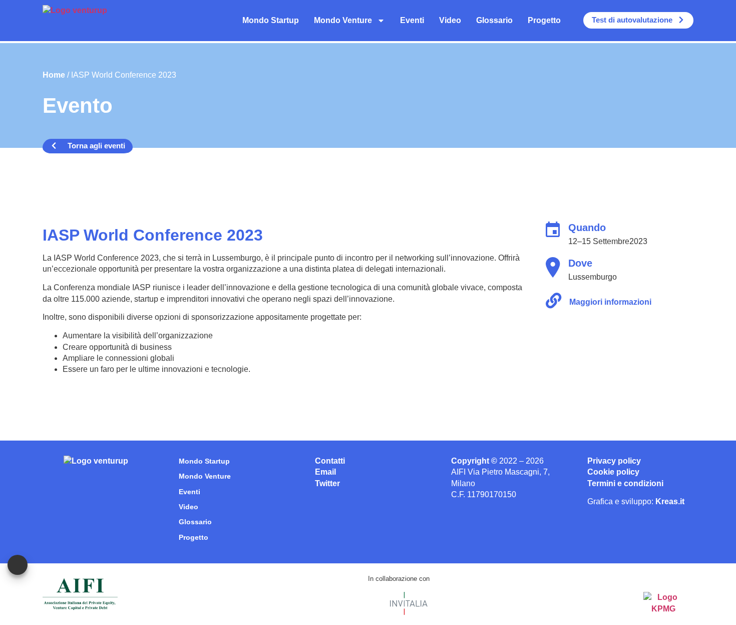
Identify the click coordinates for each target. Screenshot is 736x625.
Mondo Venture (343, 20)
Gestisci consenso (18, 565)
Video (450, 20)
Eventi (412, 20)
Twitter (327, 483)
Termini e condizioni (625, 483)
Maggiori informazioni (610, 302)
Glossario (494, 20)
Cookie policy (613, 472)
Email (325, 472)
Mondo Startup (270, 20)
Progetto (544, 20)
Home (54, 75)
